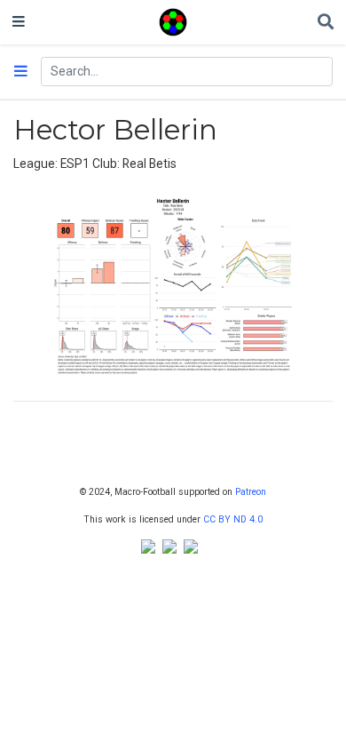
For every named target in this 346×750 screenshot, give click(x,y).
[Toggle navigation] (18, 22)
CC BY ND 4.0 (233, 519)
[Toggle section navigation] (20, 72)
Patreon (250, 492)
